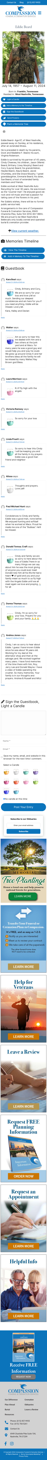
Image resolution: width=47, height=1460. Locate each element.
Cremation (29, 1400)
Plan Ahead (10, 1405)
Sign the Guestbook (15, 111)
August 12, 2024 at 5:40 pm (15, 282)
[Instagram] (12, 1444)
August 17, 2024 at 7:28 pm (15, 638)
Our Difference (11, 1400)
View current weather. (25, 230)
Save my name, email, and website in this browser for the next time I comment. (24, 757)
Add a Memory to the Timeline (19, 105)
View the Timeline (17, 250)
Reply (3, 317)
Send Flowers (13, 118)
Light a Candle (13, 99)
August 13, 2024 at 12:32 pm (15, 549)
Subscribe (23, 831)
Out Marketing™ (33, 1454)
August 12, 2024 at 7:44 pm (15, 479)
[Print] (4, 131)
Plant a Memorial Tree (17, 124)
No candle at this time (16, 799)
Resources (9, 1414)
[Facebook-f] (5, 1444)
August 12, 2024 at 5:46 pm (15, 330)
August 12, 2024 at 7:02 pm (15, 442)
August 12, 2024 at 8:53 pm (15, 509)
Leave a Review (31, 1409)
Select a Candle (11, 765)
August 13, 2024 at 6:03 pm (15, 606)
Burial (7, 1409)
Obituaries (29, 1405)
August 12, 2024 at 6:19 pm (15, 382)
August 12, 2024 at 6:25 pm (15, 412)
